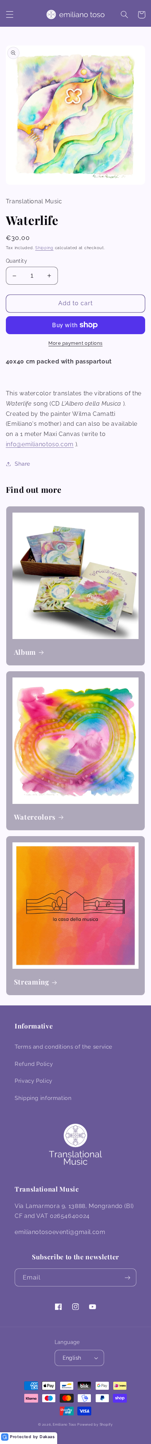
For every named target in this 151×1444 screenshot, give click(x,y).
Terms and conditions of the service (64, 1047)
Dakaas (47, 1436)
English (72, 1358)
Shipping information (43, 1098)
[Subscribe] (127, 1277)
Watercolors (35, 817)
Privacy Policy (33, 1081)
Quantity (16, 261)
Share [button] (22, 464)
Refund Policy (34, 1064)
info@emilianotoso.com (40, 444)
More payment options (75, 343)
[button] (9, 14)
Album (25, 652)
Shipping (44, 247)
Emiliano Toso (64, 1424)
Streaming (31, 982)
